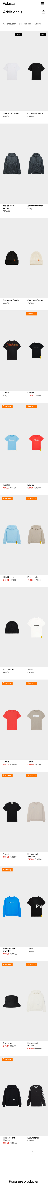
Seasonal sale (25, 24)
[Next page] (32, 1151)
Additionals (12, 12)
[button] (43, 12)
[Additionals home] (9, 3)
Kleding (37, 24)
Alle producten (9, 24)
